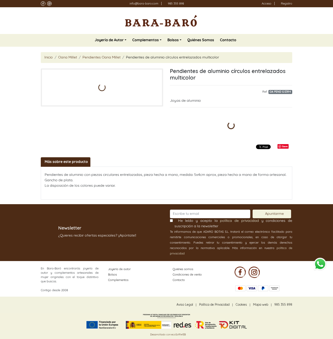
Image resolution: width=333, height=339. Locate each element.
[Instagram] (254, 272)
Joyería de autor (119, 269)
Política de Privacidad (214, 305)
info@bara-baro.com (144, 3)
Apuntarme (274, 214)
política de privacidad (239, 221)
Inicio (48, 57)
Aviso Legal (184, 305)
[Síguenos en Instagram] (49, 3)
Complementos (118, 280)
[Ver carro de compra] (290, 20)
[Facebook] (240, 272)
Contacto (179, 280)
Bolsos (112, 274)
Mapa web (260, 305)
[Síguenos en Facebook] (43, 3)
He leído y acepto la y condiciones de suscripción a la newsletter (233, 223)
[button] (110, 40)
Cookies (241, 305)
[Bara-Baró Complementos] (161, 20)
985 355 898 (176, 3)
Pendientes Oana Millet (101, 57)
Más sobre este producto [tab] (66, 162)
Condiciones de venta (187, 274)
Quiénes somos (183, 269)
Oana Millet (67, 57)
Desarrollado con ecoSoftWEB (168, 335)
